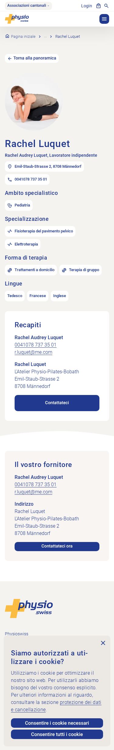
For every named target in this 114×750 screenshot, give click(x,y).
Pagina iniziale (23, 36)
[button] (104, 19)
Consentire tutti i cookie (57, 734)
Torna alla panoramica (34, 58)
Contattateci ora (56, 546)
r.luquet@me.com (33, 352)
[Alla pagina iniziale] (29, 608)
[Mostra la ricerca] (106, 6)
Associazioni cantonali (26, 5)
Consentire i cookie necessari (57, 723)
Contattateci (57, 402)
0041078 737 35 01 (36, 345)
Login (86, 5)
